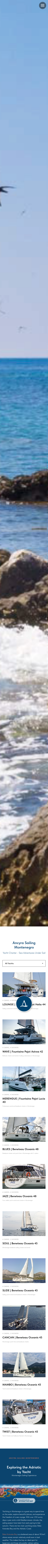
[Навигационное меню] (42, 5)
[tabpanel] (24, 1209)
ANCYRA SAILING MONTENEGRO (24, 1458)
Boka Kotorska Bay (9, 1534)
